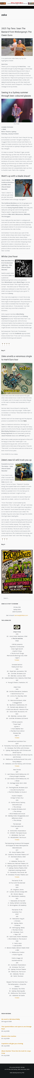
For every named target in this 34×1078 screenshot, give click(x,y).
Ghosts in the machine (8, 1036)
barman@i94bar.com (21, 615)
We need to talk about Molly (10, 1019)
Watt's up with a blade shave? (15, 176)
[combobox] (17, 598)
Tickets (17, 660)
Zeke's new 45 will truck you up (16, 459)
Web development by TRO (17, 1072)
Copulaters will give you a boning (12, 1043)
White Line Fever (9, 256)
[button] (17, 7)
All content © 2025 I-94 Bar (17, 1067)
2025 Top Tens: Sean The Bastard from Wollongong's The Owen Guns (16, 32)
